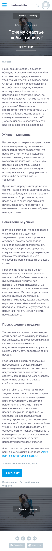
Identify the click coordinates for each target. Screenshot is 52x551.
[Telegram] (17, 539)
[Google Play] (17, 546)
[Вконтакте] (29, 539)
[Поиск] (37, 5)
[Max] (23, 539)
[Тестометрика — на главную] (19, 5)
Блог (18, 25)
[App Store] (35, 546)
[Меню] (4, 5)
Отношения (30, 25)
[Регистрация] (46, 5)
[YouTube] (35, 539)
